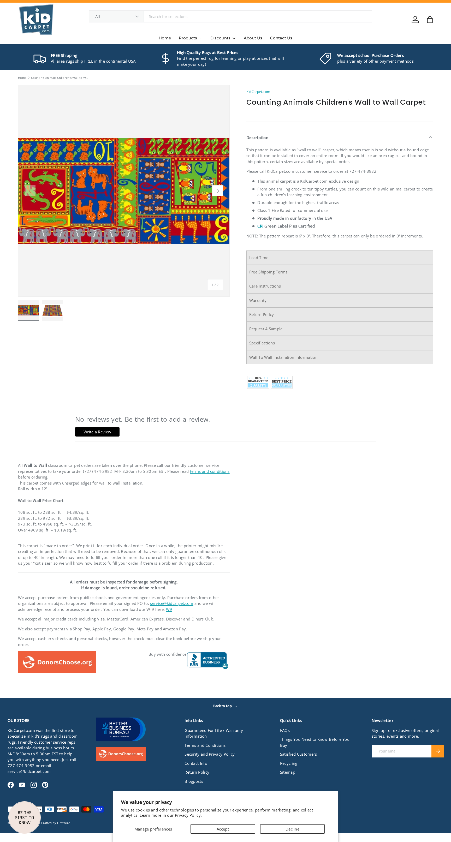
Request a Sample (266, 328)
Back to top (223, 705)
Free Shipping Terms (268, 271)
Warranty (257, 300)
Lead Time (259, 257)
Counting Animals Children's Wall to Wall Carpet (60, 77)
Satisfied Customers (298, 754)
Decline (292, 829)
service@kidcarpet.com (171, 603)
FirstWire (63, 823)
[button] (430, 19)
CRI (260, 226)
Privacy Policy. (188, 815)
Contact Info (196, 763)
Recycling (289, 763)
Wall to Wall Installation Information (283, 357)
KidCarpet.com (258, 91)
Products (188, 37)
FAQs (285, 730)
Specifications (262, 342)
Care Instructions (265, 286)
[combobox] (230, 16)
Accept (223, 829)
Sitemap (287, 772)
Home (165, 37)
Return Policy (261, 314)
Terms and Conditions (205, 745)
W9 (169, 609)
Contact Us (281, 37)
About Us (253, 37)
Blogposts (194, 781)
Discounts (220, 37)
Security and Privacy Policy (210, 754)
